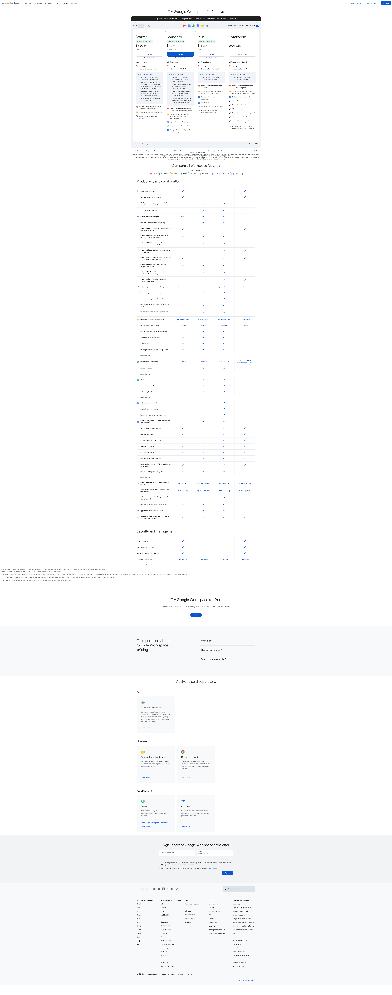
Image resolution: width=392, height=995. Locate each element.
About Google (153, 974)
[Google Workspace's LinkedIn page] (163, 889)
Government (165, 955)
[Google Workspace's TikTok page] (177, 889)
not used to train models (150, 88)
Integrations (213, 926)
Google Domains (238, 948)
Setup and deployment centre (242, 907)
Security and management (171, 900)
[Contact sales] (371, 3)
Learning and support (241, 900)
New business (165, 926)
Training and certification (217, 930)
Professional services (168, 944)
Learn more (145, 728)
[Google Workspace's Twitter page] (154, 889)
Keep (138, 941)
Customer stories (214, 911)
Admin (163, 904)
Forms (139, 933)
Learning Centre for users (241, 911)
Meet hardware (190, 915)
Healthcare (164, 951)
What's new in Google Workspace (243, 922)
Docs (138, 922)
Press (234, 933)
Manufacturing (166, 940)
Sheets (139, 926)
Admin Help (236, 904)
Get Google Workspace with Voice (154, 823)
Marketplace (213, 922)
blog (146, 889)
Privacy (181, 974)
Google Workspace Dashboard (242, 918)
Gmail (139, 904)
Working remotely (214, 904)
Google (141, 974)
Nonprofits (164, 962)
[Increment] (145, 25)
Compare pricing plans (192, 904)
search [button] (225, 889)
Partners (211, 918)
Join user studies (238, 966)
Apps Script (140, 944)
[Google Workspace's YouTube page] (159, 889)
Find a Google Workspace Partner (243, 926)
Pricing (187, 900)
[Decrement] (145, 27)
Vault (162, 911)
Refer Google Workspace (217, 933)
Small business (166, 929)
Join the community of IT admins (243, 930)
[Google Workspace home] (12, 3)
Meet (138, 907)
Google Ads (236, 959)
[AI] (57, 3)
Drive (138, 918)
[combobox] (215, 853)
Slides (139, 930)
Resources (213, 900)
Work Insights (165, 915)
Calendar (140, 915)
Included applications (145, 900)
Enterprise (164, 933)
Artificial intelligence (167, 966)
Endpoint (164, 907)
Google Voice (189, 918)
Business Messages (239, 962)
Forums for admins (239, 915)
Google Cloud (237, 944)
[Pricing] (65, 3)
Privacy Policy (213, 868)
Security (211, 907)
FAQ (210, 915)
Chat (138, 911)
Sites (138, 937)
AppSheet (188, 922)
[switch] (257, 26)
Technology (164, 948)
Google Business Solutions (241, 955)
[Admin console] (356, 3)
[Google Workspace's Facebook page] (172, 889)
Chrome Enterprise (239, 951)
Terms (189, 974)
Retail (162, 937)
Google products (168, 974)
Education (164, 959)
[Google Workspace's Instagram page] (168, 889)
